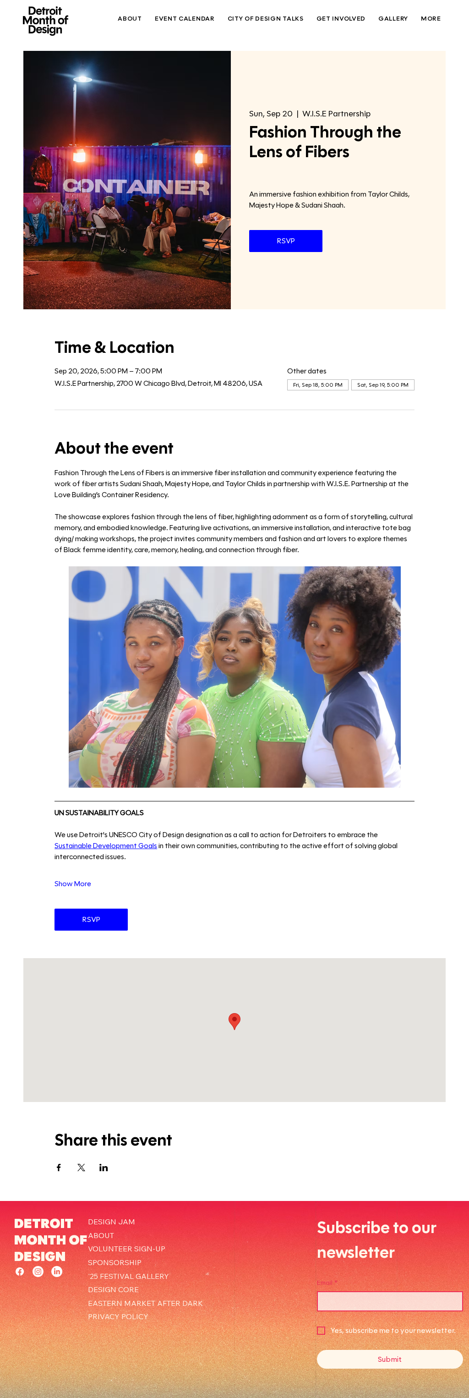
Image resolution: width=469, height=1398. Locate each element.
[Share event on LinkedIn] (103, 1167)
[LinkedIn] (56, 1271)
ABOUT (101, 1235)
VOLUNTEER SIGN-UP (126, 1248)
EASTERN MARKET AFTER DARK (145, 1303)
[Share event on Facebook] (59, 1167)
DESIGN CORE (113, 1289)
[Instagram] (38, 1271)
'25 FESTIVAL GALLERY (128, 1276)
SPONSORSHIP (115, 1262)
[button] (341, 18)
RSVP (286, 240)
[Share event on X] (81, 1167)
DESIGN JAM (111, 1221)
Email (327, 1283)
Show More (73, 883)
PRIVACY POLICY (118, 1316)
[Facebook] (19, 1271)
